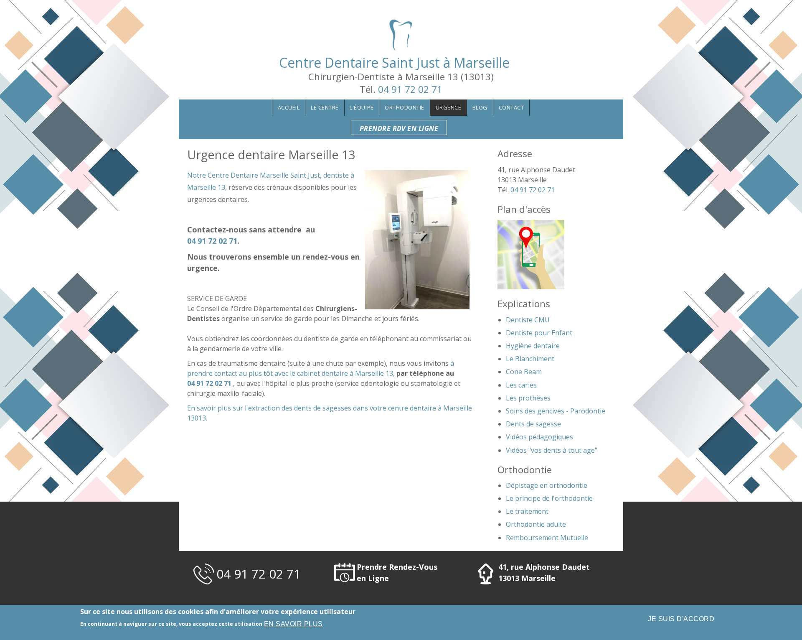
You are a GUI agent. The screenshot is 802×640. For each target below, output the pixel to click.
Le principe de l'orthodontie (549, 498)
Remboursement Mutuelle (547, 537)
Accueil (289, 107)
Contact (511, 107)
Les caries (521, 385)
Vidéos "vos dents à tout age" (551, 450)
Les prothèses (528, 398)
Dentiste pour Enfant (539, 332)
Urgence (449, 107)
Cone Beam (524, 371)
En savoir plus (293, 623)
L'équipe (361, 107)
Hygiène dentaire (533, 345)
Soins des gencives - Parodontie (555, 411)
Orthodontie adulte (536, 524)
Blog (479, 107)
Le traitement (527, 511)
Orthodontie (404, 107)
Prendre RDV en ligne (399, 128)
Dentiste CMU (528, 319)
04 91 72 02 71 (410, 89)
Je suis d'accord (681, 618)
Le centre (325, 107)
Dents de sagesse (533, 423)
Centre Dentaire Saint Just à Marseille (401, 62)
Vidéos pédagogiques (539, 436)
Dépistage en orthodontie (546, 485)
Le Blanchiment (530, 358)
